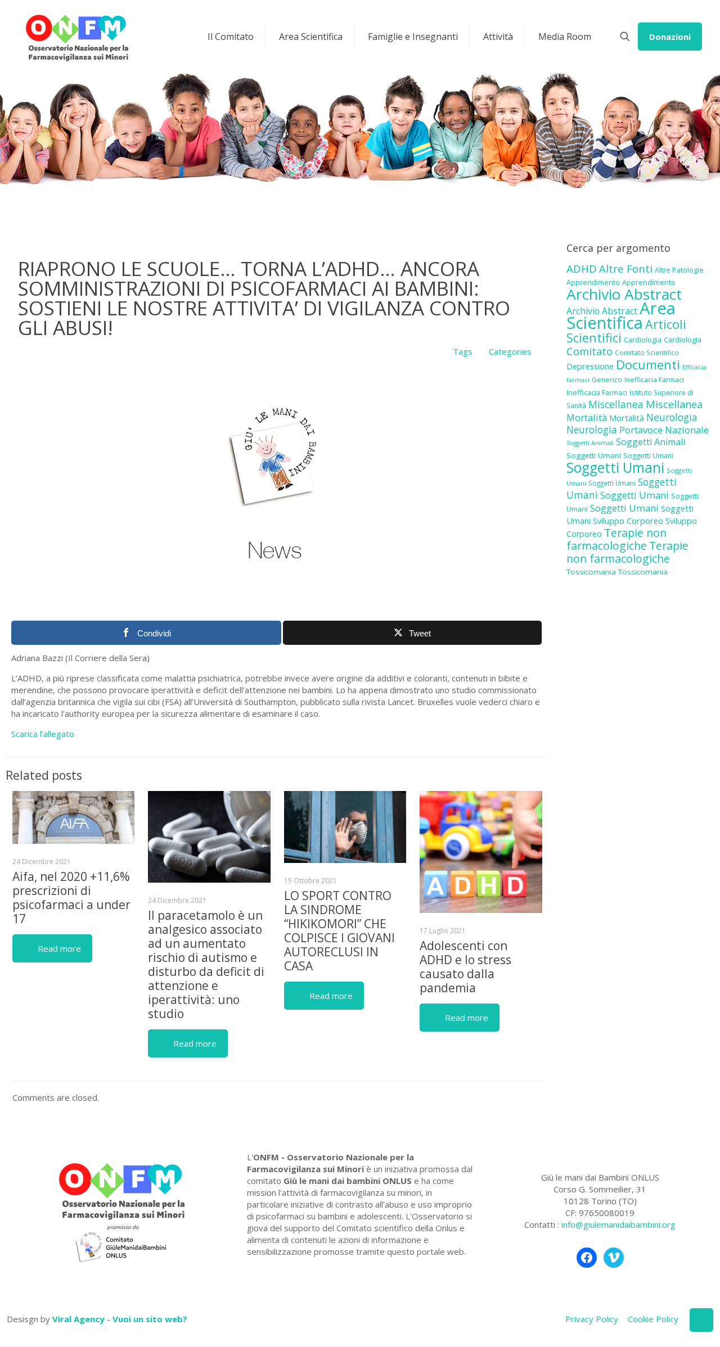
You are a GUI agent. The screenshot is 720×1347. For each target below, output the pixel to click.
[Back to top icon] (701, 1320)
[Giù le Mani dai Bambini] (76, 36)
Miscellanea (616, 404)
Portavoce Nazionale (664, 429)
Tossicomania (591, 572)
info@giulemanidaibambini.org (618, 1224)
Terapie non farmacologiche (616, 539)
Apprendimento (593, 282)
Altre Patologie (679, 270)
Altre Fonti (625, 268)
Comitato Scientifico (647, 352)
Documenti (648, 364)
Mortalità (586, 417)
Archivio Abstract (624, 294)
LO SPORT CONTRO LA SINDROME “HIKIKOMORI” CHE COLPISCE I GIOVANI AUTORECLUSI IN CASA (339, 931)
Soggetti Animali (590, 443)
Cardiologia (643, 340)
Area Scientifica (621, 315)
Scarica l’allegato (42, 733)
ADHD (581, 268)
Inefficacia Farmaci (654, 380)
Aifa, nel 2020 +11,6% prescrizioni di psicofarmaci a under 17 (71, 897)
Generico (607, 380)
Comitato (589, 351)
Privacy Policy (591, 1319)
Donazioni (670, 36)
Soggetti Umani (593, 455)
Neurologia (672, 417)
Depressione (590, 366)
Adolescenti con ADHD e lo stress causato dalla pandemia (465, 967)
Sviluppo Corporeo (628, 521)
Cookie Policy (653, 1319)
